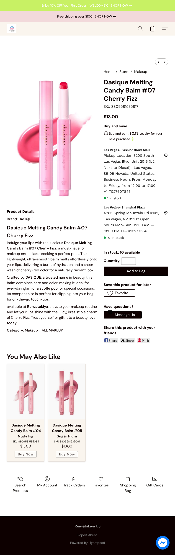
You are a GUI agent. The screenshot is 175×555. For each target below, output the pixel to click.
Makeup (140, 71)
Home (108, 71)
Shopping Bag (128, 488)
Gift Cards (154, 485)
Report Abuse (87, 535)
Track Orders (74, 485)
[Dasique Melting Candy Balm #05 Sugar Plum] (66, 391)
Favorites (101, 485)
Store (123, 71)
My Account (47, 485)
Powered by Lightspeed (87, 543)
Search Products (20, 488)
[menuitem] (158, 62)
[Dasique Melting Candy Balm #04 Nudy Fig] (25, 391)
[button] (11, 28)
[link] (122, 5)
